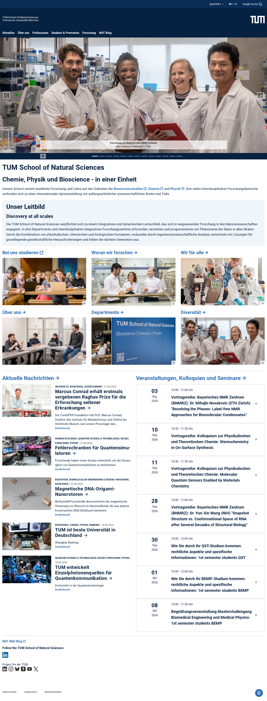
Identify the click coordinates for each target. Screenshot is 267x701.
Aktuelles (8, 33)
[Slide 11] (165, 156)
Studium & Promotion (65, 33)
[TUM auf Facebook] (23, 669)
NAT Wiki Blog (12, 641)
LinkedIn (5, 655)
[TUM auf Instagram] (11, 669)
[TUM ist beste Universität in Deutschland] (26, 537)
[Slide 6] (130, 156)
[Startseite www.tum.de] (257, 19)
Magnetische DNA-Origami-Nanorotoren (85, 491)
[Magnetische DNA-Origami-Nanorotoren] (26, 494)
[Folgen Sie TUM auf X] (35, 669)
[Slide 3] (109, 156)
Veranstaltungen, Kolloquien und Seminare (188, 378)
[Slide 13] (179, 156)
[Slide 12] (172, 156)
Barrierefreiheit (53, 691)
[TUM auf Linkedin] (4, 669)
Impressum (30, 691)
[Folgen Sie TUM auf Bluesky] (17, 669)
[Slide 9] (151, 156)
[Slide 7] (137, 156)
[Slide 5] (123, 156)
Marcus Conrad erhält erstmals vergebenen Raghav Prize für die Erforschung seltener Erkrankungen (90, 400)
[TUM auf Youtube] (29, 669)
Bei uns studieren (20, 252)
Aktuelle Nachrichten (28, 378)
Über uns (23, 33)
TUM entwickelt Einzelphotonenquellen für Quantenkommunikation (83, 573)
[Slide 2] (102, 156)
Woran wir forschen (112, 252)
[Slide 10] (158, 156)
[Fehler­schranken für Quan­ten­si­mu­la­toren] (26, 452)
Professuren (40, 33)
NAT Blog (105, 33)
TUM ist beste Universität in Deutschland (85, 532)
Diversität (191, 312)
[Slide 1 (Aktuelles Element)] (95, 156)
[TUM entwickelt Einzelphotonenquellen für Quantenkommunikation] (26, 570)
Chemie (153, 189)
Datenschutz (9, 691)
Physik (175, 189)
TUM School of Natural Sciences (20, 17)
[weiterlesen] (62, 428)
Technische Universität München (20, 20)
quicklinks (215, 4)
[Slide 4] (116, 156)
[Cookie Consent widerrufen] (259, 693)
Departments (105, 312)
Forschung (89, 33)
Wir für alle (192, 252)
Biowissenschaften (128, 189)
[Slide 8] (144, 156)
